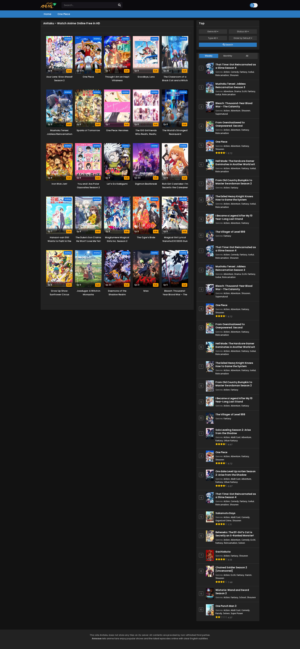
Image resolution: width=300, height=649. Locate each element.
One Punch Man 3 (225, 606)
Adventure (228, 91)
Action (227, 72)
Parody (218, 613)
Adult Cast (235, 437)
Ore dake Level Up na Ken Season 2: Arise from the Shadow (235, 473)
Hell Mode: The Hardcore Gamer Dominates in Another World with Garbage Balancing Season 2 (236, 164)
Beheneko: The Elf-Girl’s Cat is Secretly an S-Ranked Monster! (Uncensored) (234, 536)
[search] (119, 5)
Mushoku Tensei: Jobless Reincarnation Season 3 (230, 85)
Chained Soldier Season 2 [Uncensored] (231, 569)
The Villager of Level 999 (230, 232)
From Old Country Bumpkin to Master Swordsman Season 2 (233, 182)
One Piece (221, 141)
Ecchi (244, 91)
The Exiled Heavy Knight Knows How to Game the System (234, 198)
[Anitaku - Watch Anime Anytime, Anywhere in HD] (48, 7)
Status (242, 31)
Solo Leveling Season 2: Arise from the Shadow (233, 431)
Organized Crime (223, 520)
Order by (242, 38)
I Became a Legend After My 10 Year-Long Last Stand (233, 217)
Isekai (251, 72)
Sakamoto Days (225, 513)
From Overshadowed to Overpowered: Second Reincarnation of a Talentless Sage (233, 127)
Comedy (235, 72)
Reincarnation (222, 75)
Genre (211, 31)
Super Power (237, 613)
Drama (237, 91)
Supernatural (221, 114)
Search (229, 44)
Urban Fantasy (231, 440)
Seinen (241, 543)
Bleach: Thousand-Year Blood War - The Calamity (233, 105)
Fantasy (243, 72)
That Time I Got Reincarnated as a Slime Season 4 (235, 66)
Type (212, 38)
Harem (248, 575)
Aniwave (97, 638)
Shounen (234, 75)
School (242, 597)
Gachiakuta (223, 551)
